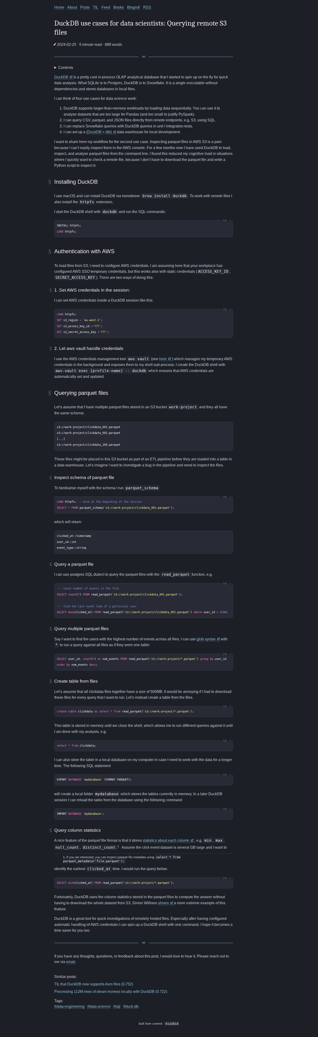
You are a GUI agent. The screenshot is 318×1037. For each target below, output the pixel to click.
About (72, 7)
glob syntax (207, 639)
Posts (85, 7)
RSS (147, 7)
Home (59, 7)
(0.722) (161, 992)
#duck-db (131, 1006)
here (163, 359)
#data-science (99, 1006)
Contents (65, 68)
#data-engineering (69, 1006)
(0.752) (127, 984)
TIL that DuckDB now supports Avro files (87, 984)
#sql (116, 1006)
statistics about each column (166, 840)
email (70, 962)
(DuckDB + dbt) (99, 132)
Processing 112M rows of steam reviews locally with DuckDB (104, 992)
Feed (105, 7)
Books (118, 7)
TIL (95, 7)
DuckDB (61, 77)
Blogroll (133, 7)
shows (164, 903)
